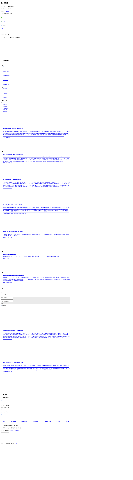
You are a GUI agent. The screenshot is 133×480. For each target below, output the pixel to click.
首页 (2, 104)
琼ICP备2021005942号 (14, 430)
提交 (2, 303)
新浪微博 (4, 21)
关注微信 (4, 17)
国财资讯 (5, 104)
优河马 (7, 11)
